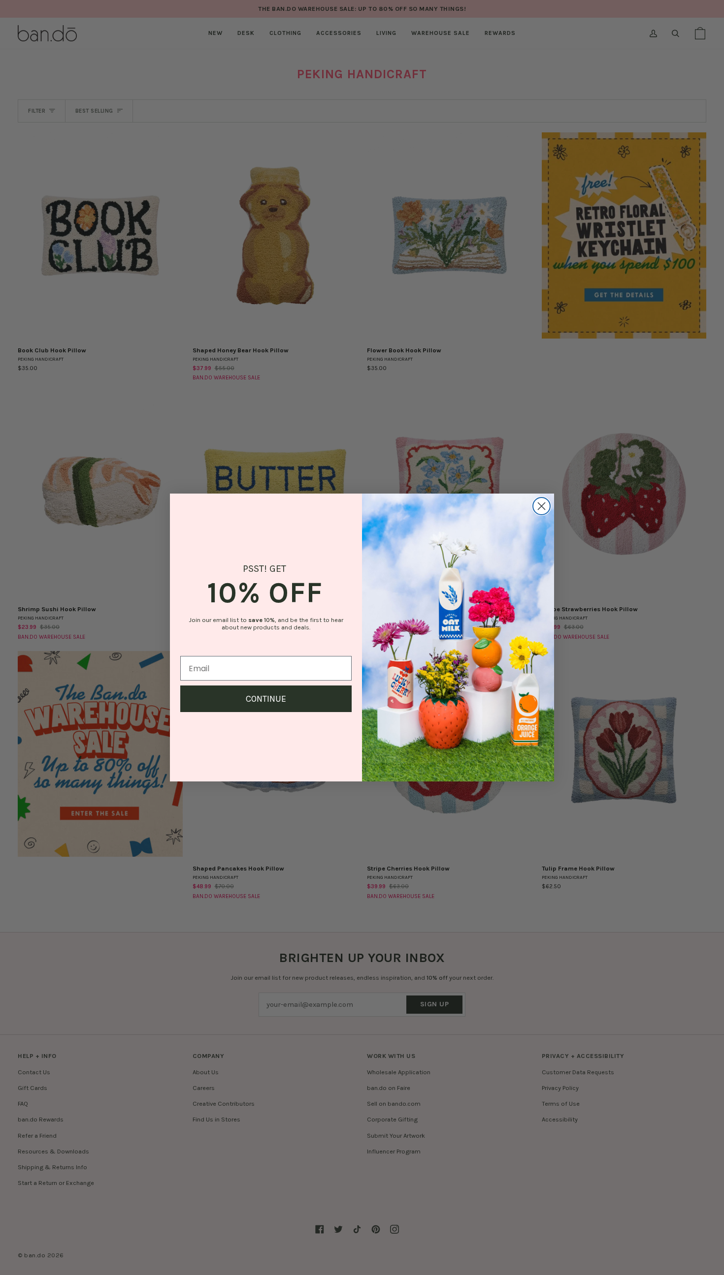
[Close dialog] (541, 506)
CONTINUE (266, 698)
